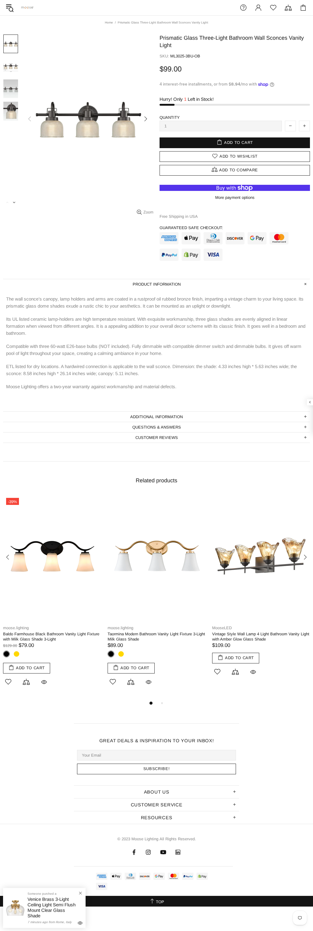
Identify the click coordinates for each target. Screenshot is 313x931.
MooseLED (222, 628)
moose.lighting (27, 7)
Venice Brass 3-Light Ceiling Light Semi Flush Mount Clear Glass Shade (51, 907)
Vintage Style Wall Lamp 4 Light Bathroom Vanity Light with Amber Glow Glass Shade (260, 636)
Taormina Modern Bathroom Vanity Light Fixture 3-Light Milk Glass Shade (156, 636)
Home (109, 22)
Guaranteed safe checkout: (191, 227)
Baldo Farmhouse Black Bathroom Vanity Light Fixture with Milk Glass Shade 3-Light (51, 636)
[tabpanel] (52, 597)
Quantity (170, 117)
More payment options (235, 197)
